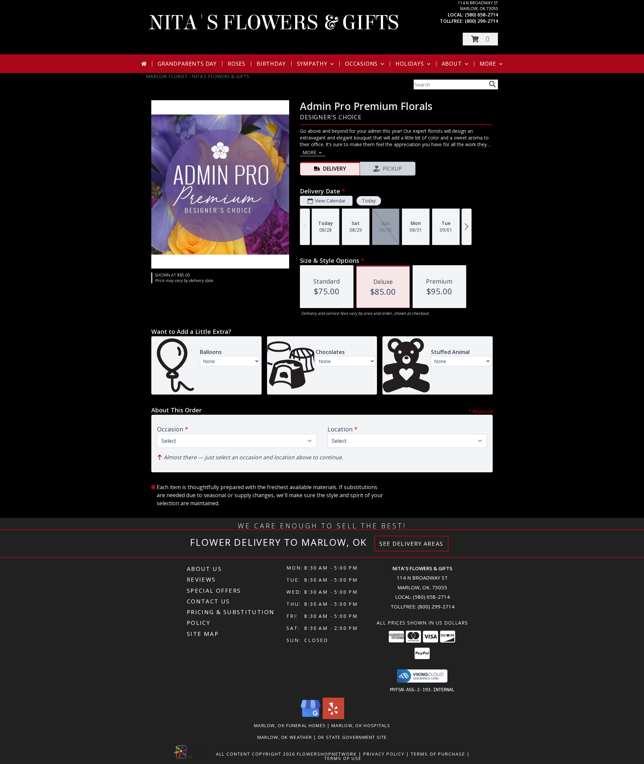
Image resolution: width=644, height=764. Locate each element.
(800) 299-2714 (481, 21)
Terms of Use (343, 758)
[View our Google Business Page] (310, 717)
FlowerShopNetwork (327, 754)
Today (369, 200)
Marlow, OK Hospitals (360, 725)
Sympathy (312, 63)
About (452, 63)
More (488, 63)
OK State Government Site (352, 737)
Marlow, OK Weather (284, 737)
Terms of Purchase (438, 754)
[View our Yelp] (333, 717)
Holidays (409, 63)
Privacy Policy (384, 754)
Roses (237, 63)
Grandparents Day (187, 63)
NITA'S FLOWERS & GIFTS (274, 22)
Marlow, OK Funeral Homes (290, 725)
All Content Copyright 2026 (255, 754)
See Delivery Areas (411, 543)
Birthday (271, 63)
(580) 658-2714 (481, 14)
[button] (480, 39)
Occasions (361, 63)
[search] (492, 84)
